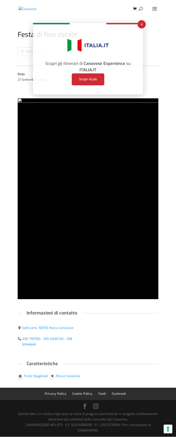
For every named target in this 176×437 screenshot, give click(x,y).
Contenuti (119, 394)
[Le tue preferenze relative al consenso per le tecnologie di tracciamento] (168, 429)
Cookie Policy (82, 394)
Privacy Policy (55, 394)
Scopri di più (88, 79)
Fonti (102, 394)
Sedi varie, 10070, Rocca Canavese (48, 328)
